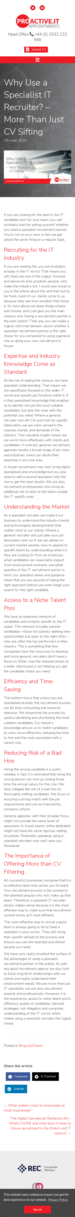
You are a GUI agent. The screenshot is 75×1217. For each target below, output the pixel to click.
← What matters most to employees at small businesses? (34, 1108)
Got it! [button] (37, 1209)
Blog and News (31, 1045)
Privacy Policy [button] (58, 1199)
